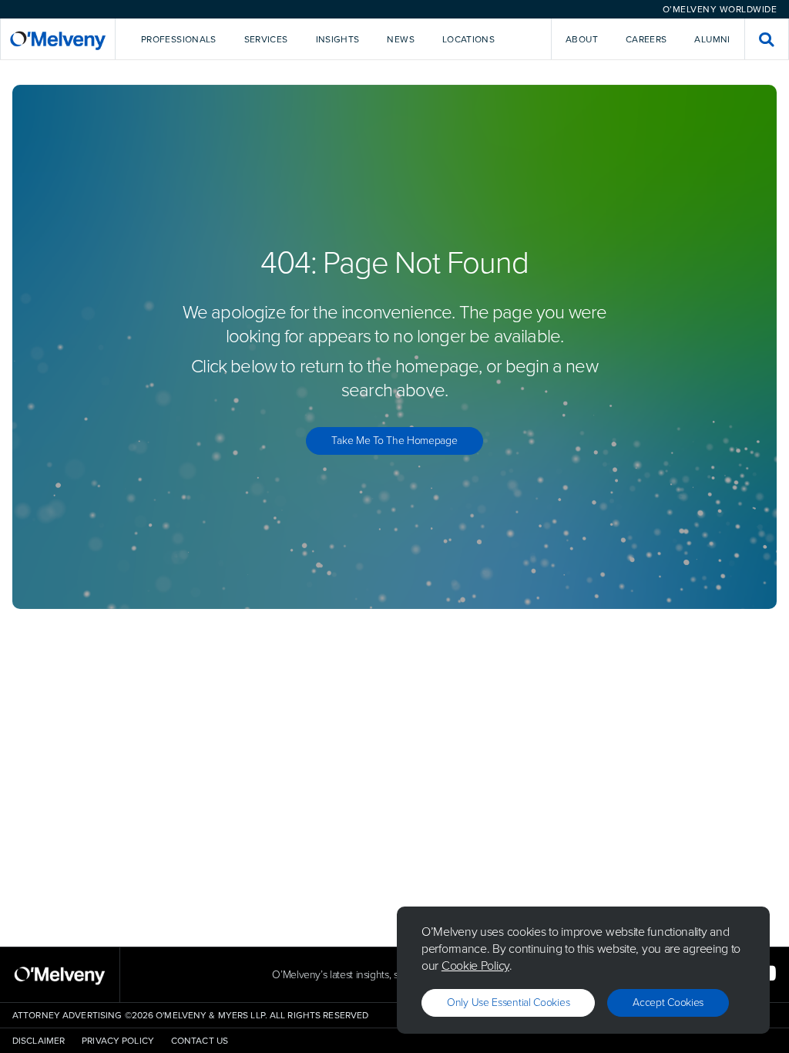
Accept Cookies (668, 1002)
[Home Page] (58, 39)
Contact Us (199, 1041)
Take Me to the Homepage (394, 440)
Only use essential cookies (508, 1002)
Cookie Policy (475, 965)
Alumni (712, 39)
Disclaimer (38, 1041)
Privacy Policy (118, 1041)
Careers (646, 39)
